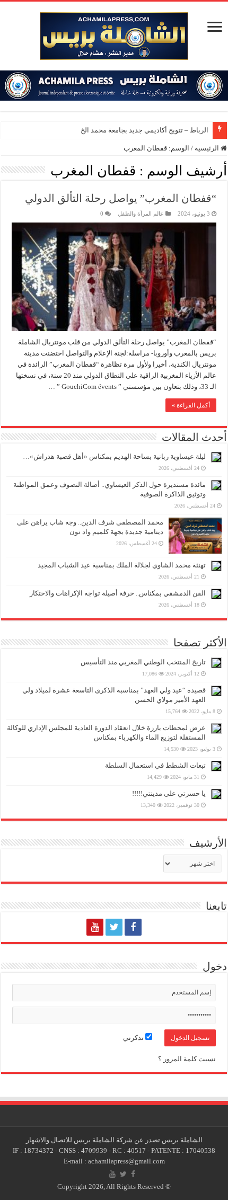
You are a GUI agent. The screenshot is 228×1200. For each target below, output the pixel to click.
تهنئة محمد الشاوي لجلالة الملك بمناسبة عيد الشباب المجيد (122, 565)
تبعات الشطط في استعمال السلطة (155, 765)
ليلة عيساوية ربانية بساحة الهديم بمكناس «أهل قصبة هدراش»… (114, 456)
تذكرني (134, 1038)
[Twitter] (114, 927)
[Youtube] (94, 927)
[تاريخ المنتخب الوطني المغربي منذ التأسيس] (216, 662)
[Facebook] (133, 927)
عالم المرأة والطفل (141, 213)
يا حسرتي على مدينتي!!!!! (169, 793)
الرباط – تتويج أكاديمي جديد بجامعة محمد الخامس (137, 130)
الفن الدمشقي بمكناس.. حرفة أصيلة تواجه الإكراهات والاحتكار (118, 593)
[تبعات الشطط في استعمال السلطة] (216, 766)
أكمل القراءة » (191, 405)
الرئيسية (208, 148)
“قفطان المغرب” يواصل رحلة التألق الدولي (120, 198)
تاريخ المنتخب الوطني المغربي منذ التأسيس (143, 662)
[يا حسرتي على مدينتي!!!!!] (216, 794)
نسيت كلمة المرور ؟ (187, 1059)
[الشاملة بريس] (114, 33)
